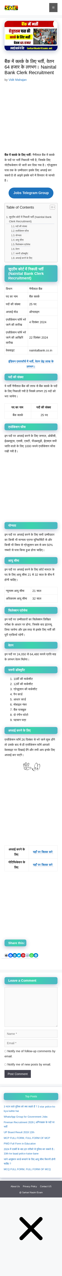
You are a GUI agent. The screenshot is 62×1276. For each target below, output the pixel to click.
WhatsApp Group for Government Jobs (26, 1116)
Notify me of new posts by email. (29, 1064)
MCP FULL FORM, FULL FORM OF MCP (27, 1138)
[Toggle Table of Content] (51, 207)
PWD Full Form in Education (20, 1143)
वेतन (17, 249)
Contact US (45, 1186)
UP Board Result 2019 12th (19, 1132)
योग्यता (18, 235)
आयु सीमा (19, 239)
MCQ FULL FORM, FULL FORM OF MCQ (27, 1169)
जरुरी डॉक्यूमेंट (21, 253)
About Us (15, 1186)
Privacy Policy (30, 1186)
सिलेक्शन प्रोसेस (22, 244)
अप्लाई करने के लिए (23, 258)
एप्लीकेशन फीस (22, 230)
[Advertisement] (31, 119)
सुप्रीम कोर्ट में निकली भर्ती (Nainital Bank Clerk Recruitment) (30, 219)
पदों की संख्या (21, 226)
